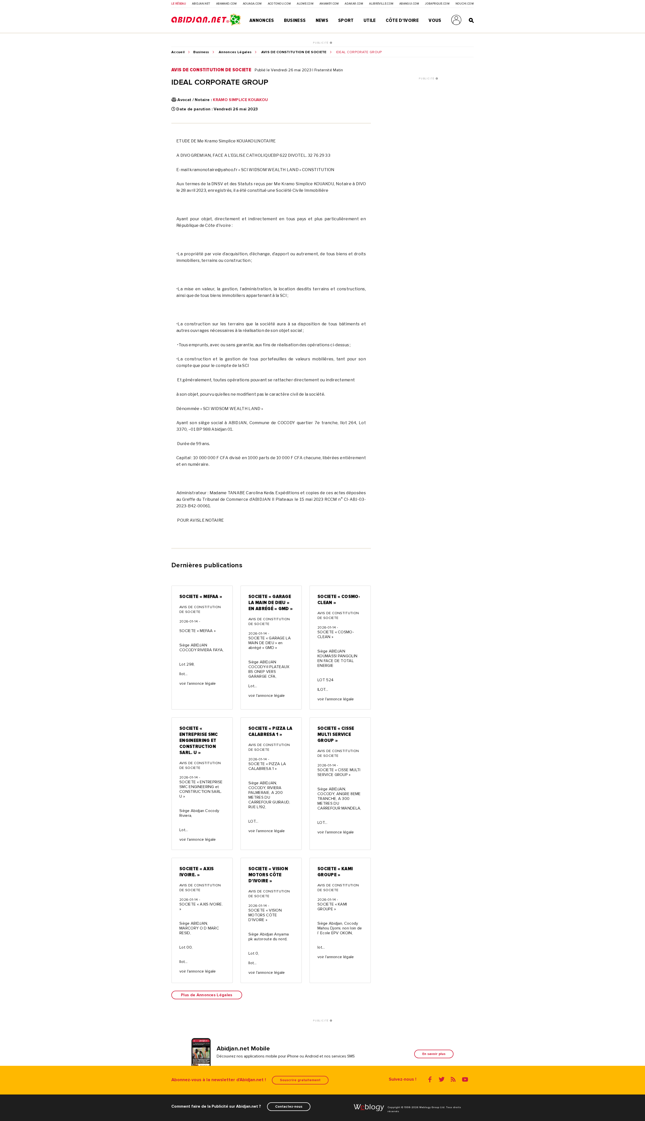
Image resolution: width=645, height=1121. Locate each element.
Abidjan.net (201, 4)
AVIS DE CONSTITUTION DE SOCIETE (294, 52)
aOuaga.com (252, 4)
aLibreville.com (381, 4)
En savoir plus (433, 1054)
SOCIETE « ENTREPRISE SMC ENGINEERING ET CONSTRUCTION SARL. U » (198, 740)
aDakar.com (354, 4)
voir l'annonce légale (197, 683)
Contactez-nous (288, 1106)
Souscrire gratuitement (300, 1080)
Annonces (261, 20)
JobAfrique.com (437, 4)
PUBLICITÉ (321, 43)
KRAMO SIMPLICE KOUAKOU (240, 99)
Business (295, 20)
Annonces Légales (235, 52)
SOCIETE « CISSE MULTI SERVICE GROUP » (335, 734)
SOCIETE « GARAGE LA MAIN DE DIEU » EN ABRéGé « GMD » (270, 603)
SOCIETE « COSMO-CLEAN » (338, 600)
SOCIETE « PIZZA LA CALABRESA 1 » (270, 731)
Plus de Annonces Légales (207, 995)
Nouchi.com (465, 4)
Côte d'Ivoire (402, 20)
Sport (346, 20)
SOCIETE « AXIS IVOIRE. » (196, 872)
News (322, 20)
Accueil (178, 52)
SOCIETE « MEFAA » (200, 597)
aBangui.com (409, 4)
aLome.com (305, 4)
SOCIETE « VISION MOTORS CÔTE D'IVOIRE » (268, 875)
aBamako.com (226, 4)
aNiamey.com (329, 4)
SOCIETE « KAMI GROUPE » (335, 872)
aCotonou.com (279, 4)
